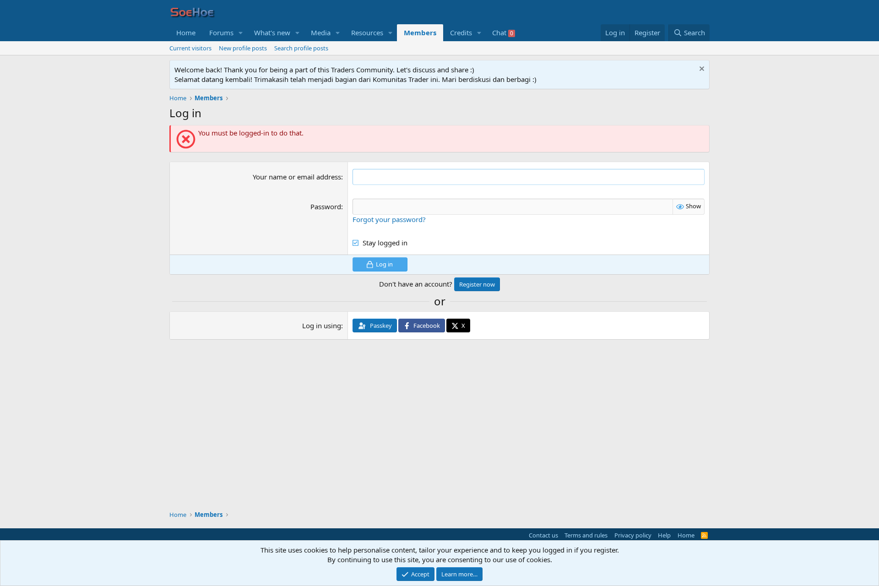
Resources (367, 32)
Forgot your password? (389, 219)
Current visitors (190, 48)
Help (664, 535)
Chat (502, 32)
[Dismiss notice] (701, 70)
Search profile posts (301, 48)
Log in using (321, 325)
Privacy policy (632, 535)
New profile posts (243, 48)
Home (185, 32)
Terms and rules (586, 535)
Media (321, 32)
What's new (272, 32)
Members (420, 32)
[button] (240, 32)
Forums (221, 32)
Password (325, 206)
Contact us (543, 535)
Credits (461, 32)
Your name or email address (297, 176)
